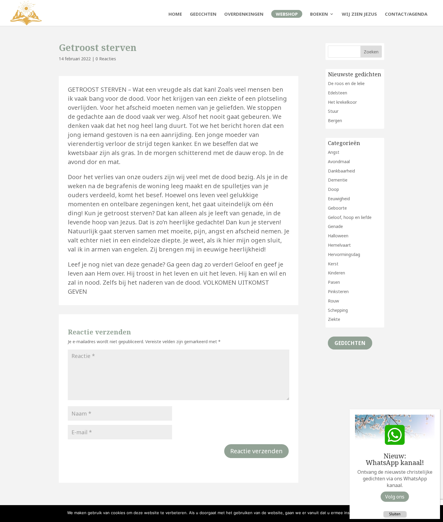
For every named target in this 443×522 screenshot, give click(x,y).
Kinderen (336, 273)
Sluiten (395, 514)
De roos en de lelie (346, 83)
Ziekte (334, 319)
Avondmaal (339, 161)
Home (175, 14)
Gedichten (203, 14)
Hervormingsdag (344, 254)
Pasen (334, 282)
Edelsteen (337, 93)
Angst (333, 152)
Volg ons (394, 496)
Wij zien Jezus (359, 14)
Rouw (333, 301)
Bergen (335, 120)
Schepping (338, 310)
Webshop (287, 14)
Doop (333, 189)
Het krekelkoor (342, 102)
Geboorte (337, 208)
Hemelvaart (339, 245)
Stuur (333, 111)
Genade (335, 226)
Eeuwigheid (339, 198)
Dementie (337, 180)
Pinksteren (338, 291)
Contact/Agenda (406, 14)
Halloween (338, 236)
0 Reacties (106, 59)
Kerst (333, 264)
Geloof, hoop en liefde (350, 217)
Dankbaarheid (341, 171)
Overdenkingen (243, 14)
